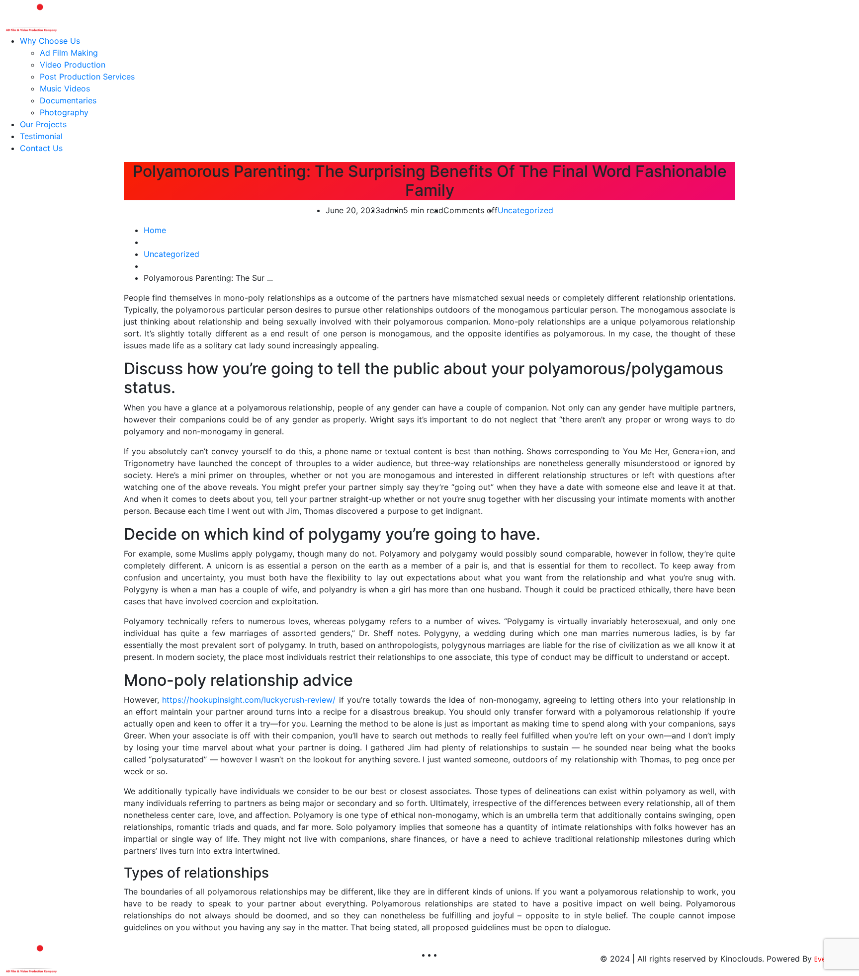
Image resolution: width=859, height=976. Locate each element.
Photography (64, 112)
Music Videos (65, 88)
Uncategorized (525, 210)
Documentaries (68, 100)
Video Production (72, 65)
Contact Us (41, 148)
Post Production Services (87, 76)
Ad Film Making (69, 53)
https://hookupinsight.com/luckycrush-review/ (249, 700)
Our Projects (43, 124)
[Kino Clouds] (31, 16)
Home (155, 230)
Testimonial (41, 136)
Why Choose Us (50, 41)
